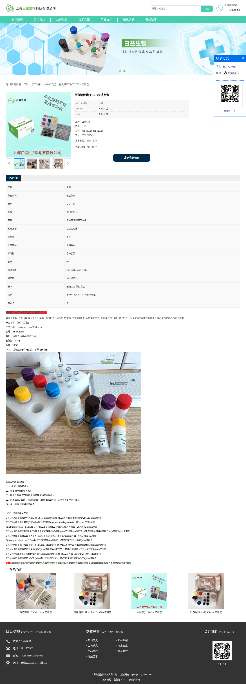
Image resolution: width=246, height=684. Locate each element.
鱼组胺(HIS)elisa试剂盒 (149, 612)
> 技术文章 (121, 645)
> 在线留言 (92, 656)
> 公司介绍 (121, 640)
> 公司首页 (92, 640)
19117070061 (232, 9)
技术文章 (84, 19)
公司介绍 (39, 19)
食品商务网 (134, 679)
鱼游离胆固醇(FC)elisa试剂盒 (206, 612)
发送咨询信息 (131, 157)
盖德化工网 (119, 679)
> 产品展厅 (92, 651)
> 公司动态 (92, 645)
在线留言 (151, 19)
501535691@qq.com (32, 655)
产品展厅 (106, 19)
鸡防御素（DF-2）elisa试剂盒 (35, 612)
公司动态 (62, 19)
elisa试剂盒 (50, 84)
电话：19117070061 (24, 648)
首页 (26, 84)
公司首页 (17, 19)
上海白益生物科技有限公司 (104, 674)
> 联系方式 (121, 651)
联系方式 (129, 19)
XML (149, 674)
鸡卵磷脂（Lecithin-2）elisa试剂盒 (92, 612)
